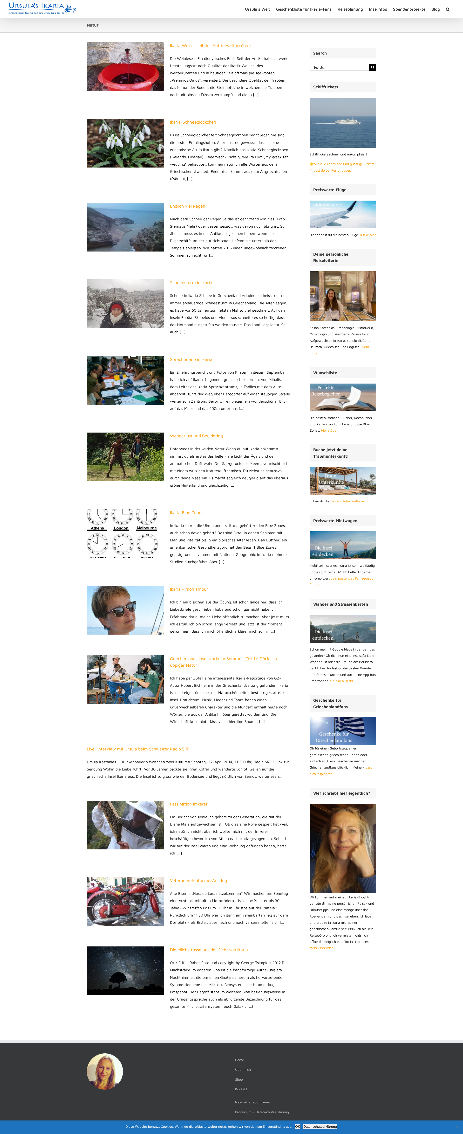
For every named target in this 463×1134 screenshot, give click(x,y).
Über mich (243, 1069)
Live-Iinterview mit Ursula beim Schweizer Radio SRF (138, 748)
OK (297, 1126)
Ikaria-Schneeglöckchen (193, 122)
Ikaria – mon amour (189, 589)
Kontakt (241, 1089)
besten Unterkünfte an (347, 501)
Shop (239, 1079)
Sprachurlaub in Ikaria (191, 359)
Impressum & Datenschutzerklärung (262, 1112)
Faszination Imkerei (188, 803)
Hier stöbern (330, 430)
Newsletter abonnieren (252, 1102)
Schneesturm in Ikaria (191, 282)
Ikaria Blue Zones (186, 512)
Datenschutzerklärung (320, 1126)
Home (239, 1060)
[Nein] (457, 1127)
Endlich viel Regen (187, 206)
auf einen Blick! (341, 681)
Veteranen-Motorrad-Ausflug (198, 880)
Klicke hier (368, 235)
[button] (448, 9)
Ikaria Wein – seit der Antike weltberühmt (210, 45)
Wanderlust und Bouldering (196, 435)
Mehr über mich (322, 948)
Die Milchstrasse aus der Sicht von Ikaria (209, 949)
